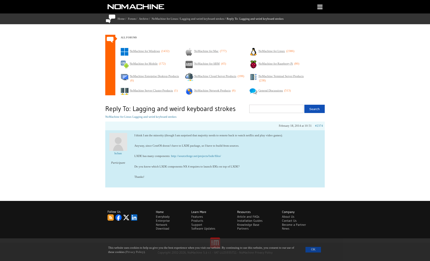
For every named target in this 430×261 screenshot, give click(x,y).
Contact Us (289, 221)
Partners (243, 228)
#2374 (319, 125)
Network (161, 225)
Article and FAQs (248, 217)
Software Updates (203, 228)
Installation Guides (249, 221)
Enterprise (163, 221)
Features (197, 217)
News (285, 228)
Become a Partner (294, 225)
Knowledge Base (248, 225)
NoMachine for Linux (165, 18)
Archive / (145, 18)
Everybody (163, 217)
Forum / (133, 18)
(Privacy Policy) (135, 252)
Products (197, 221)
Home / (123, 18)
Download (162, 228)
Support (196, 225)
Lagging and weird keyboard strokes (202, 18)
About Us (288, 217)
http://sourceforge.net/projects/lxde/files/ (196, 156)
